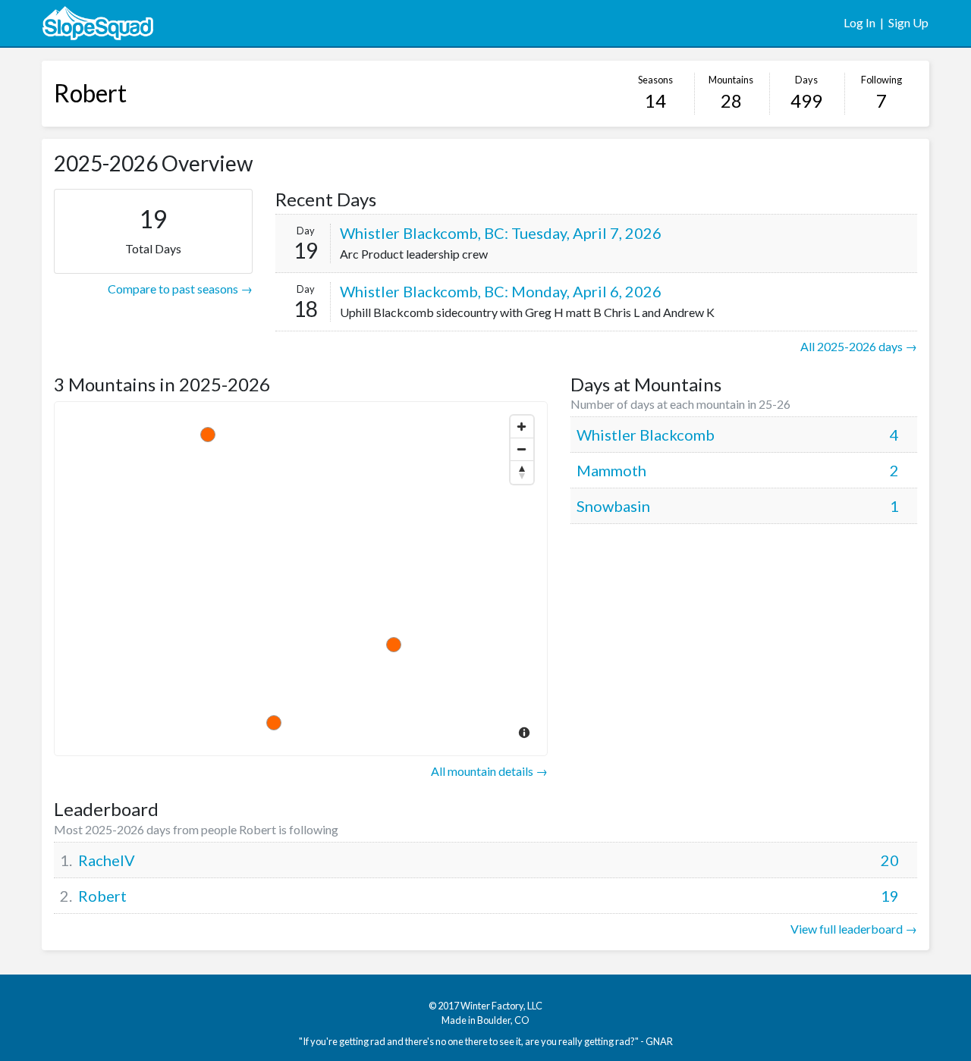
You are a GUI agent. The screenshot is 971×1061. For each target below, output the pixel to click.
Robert (90, 93)
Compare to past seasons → (180, 288)
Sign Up (908, 22)
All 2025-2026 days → (858, 346)
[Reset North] (522, 472)
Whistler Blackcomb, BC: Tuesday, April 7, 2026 (500, 233)
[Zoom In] (522, 427)
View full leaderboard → (853, 928)
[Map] (301, 578)
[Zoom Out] (522, 449)
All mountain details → (489, 771)
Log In (859, 22)
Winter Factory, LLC (501, 1006)
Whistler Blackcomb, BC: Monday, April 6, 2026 (500, 291)
